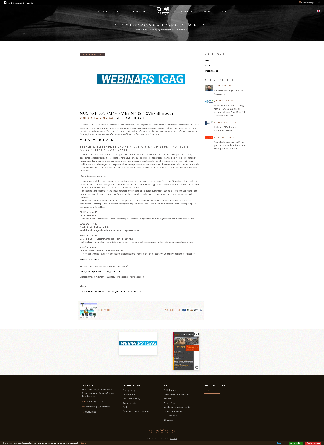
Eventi (120, 118)
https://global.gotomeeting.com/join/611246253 (101, 271)
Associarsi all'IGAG (172, 415)
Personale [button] (185, 11)
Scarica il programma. (89, 259)
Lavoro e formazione (173, 411)
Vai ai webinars (97, 140)
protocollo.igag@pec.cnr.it (98, 406)
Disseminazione (135, 118)
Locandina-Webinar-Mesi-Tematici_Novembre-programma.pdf (112, 291)
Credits (126, 407)
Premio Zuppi (170, 403)
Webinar (167, 398)
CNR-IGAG (173, 439)
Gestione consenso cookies (137, 411)
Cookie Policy (129, 394)
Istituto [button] (103, 11)
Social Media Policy (131, 398)
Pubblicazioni (170, 390)
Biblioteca (168, 420)
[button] (151, 431)
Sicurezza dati (129, 403)
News (145, 29)
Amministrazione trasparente (177, 407)
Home (137, 29)
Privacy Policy (129, 390)
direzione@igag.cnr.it (310, 2)
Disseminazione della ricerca (176, 394)
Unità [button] (120, 11)
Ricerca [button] (206, 11)
